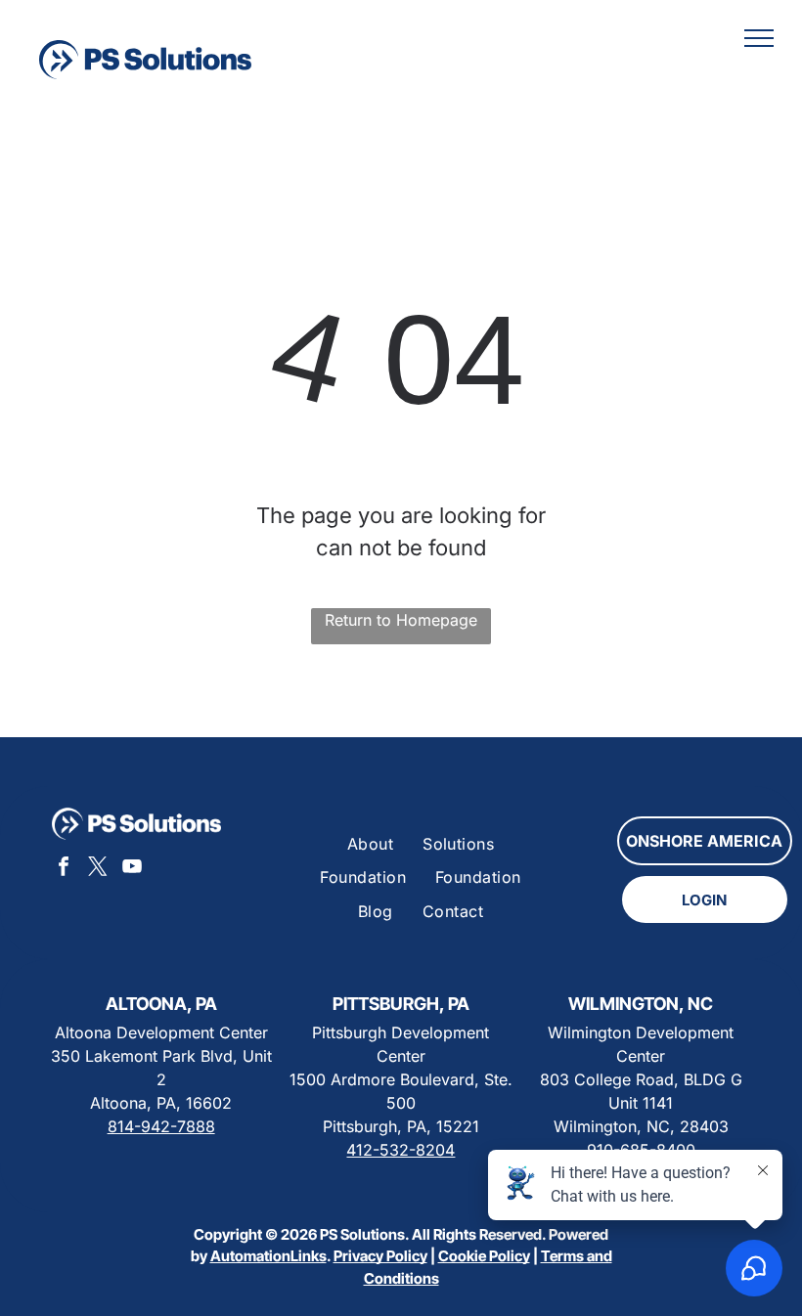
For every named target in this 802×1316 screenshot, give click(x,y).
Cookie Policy (484, 1256)
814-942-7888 (161, 1126)
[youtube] (132, 869)
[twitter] (97, 869)
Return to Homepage (401, 620)
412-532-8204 (400, 1150)
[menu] (759, 38)
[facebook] (63, 869)
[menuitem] (370, 843)
